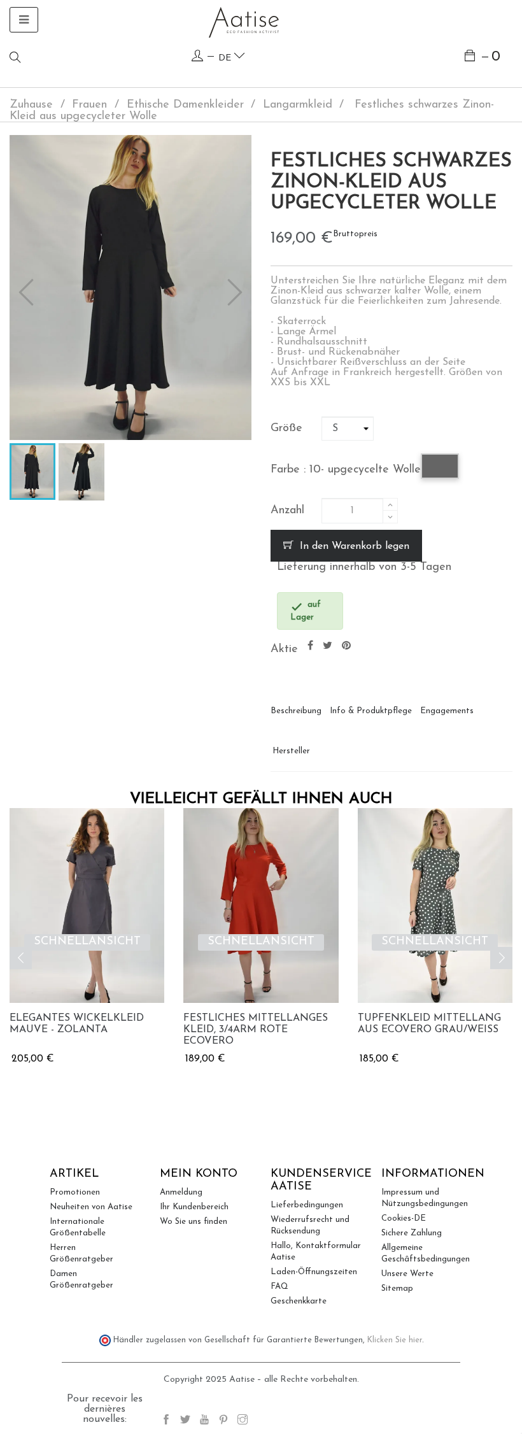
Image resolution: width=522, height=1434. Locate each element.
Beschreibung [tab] (296, 711)
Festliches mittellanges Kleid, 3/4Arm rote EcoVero (255, 1029)
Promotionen (75, 1192)
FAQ (279, 1286)
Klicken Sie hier (394, 1340)
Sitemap (397, 1288)
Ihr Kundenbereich (194, 1207)
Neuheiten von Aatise (91, 1207)
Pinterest (346, 646)
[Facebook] (166, 1421)
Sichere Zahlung (411, 1233)
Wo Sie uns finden (193, 1221)
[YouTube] (204, 1421)
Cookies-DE (403, 1218)
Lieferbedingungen (307, 1205)
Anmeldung (181, 1192)
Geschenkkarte (299, 1301)
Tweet (327, 646)
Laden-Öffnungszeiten (314, 1272)
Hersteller (291, 751)
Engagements (447, 711)
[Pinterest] (223, 1421)
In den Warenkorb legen (353, 546)
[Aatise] (244, 22)
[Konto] (197, 56)
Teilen (310, 646)
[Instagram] (242, 1421)
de (226, 58)
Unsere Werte (407, 1274)
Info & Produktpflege (371, 711)
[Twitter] (185, 1421)
